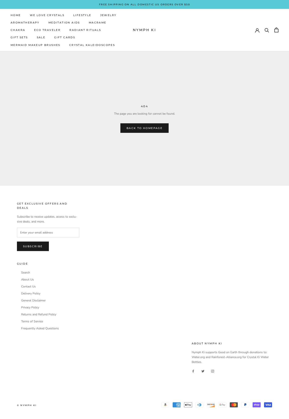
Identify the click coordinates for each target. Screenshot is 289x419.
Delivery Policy (30, 293)
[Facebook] (193, 371)
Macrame (97, 22)
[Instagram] (212, 371)
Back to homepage (144, 128)
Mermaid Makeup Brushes (35, 45)
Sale (41, 37)
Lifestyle (82, 15)
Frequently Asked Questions (40, 328)
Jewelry (108, 15)
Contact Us (28, 286)
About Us (27, 280)
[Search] (267, 30)
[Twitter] (202, 371)
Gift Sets (19, 37)
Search (25, 273)
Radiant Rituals (85, 30)
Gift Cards (64, 37)
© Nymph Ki (26, 405)
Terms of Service (32, 321)
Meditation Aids (64, 22)
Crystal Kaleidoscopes (92, 45)
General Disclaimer (33, 300)
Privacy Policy (30, 307)
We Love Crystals (47, 15)
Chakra (18, 30)
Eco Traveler (47, 30)
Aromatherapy (25, 22)
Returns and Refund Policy (38, 314)
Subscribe (33, 246)
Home (16, 15)
